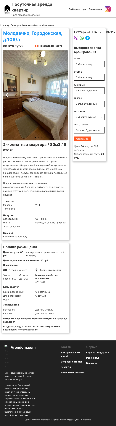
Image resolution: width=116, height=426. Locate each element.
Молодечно (48, 25)
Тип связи (79, 111)
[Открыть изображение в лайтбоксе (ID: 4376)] (35, 95)
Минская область (31, 25)
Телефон (78, 98)
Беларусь (16, 25)
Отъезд (78, 72)
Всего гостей (81, 125)
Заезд (77, 58)
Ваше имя (79, 85)
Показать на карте (50, 45)
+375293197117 (104, 32)
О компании (95, 9)
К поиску (4, 25)
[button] (35, 137)
